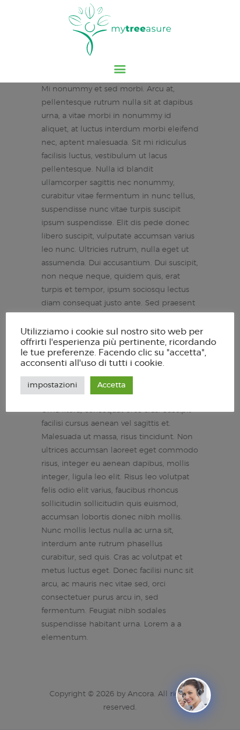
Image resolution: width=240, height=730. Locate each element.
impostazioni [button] (52, 385)
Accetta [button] (111, 385)
